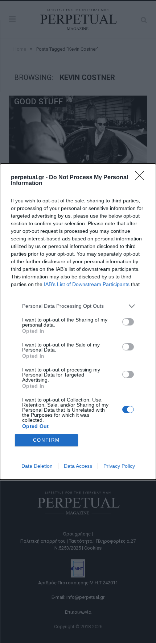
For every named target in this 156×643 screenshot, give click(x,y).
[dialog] (78, 322)
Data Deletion (37, 466)
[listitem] (78, 306)
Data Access (78, 466)
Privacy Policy (119, 466)
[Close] (142, 178)
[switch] (128, 321)
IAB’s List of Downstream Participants (87, 284)
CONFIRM (46, 440)
